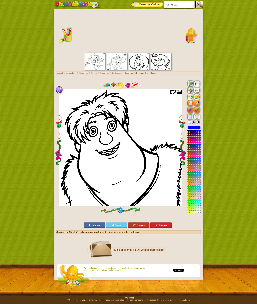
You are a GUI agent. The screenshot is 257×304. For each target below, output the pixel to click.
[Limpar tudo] (190, 90)
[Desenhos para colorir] (77, 4)
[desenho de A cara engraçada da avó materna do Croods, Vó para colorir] (138, 69)
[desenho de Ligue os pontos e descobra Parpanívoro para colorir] (94, 69)
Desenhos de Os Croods (110, 73)
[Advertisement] (128, 30)
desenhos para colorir (66, 73)
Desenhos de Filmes (88, 73)
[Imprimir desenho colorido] (197, 90)
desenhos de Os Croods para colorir (142, 249)
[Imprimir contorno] (197, 83)
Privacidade (129, 298)
